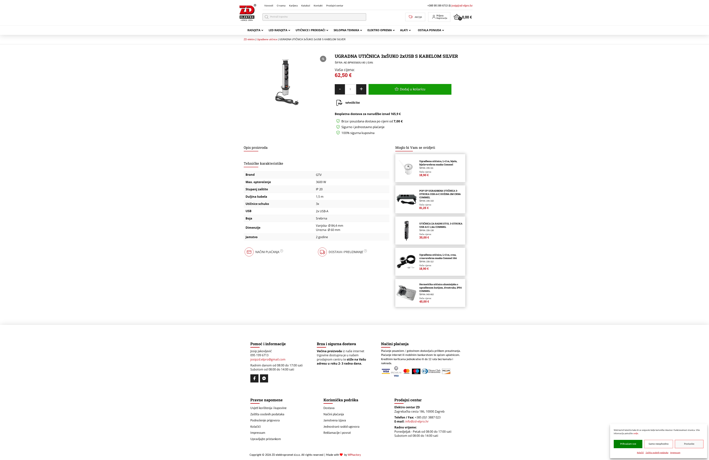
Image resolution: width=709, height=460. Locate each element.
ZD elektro (249, 39)
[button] (439, 17)
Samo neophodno (659, 444)
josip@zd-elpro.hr (462, 5)
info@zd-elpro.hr (417, 421)
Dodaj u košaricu (412, 89)
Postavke (689, 444)
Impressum (675, 453)
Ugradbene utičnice (267, 39)
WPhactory (354, 455)
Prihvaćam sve (628, 444)
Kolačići (640, 453)
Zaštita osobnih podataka (657, 453)
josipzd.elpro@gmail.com (267, 359)
